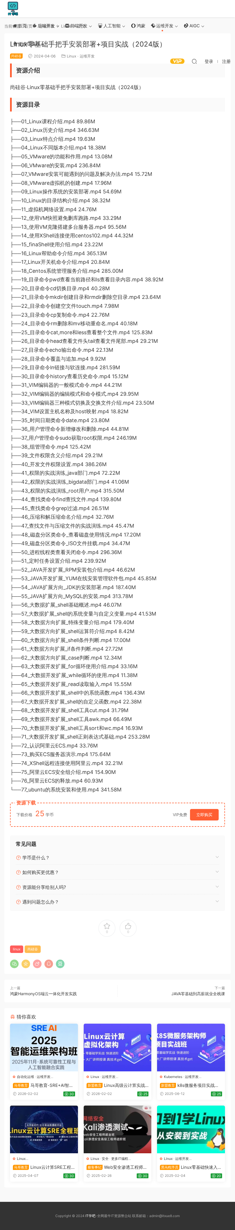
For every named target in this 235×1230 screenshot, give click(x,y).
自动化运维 (25, 1077)
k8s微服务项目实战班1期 (190, 1085)
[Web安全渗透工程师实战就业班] (118, 1129)
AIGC (194, 25)
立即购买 (204, 814)
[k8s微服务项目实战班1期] (191, 1047)
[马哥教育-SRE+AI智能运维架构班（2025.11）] (44, 1047)
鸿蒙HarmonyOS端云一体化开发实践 (43, 993)
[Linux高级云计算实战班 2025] (118, 1047)
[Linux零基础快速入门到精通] (191, 1129)
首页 (22, 25)
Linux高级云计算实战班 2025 (116, 1085)
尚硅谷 (33, 949)
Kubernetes (173, 1077)
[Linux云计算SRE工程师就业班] (44, 1129)
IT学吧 (12, 8)
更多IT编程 (28, 44)
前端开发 (78, 25)
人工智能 (111, 25)
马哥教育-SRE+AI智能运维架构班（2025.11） (43, 1085)
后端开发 (45, 25)
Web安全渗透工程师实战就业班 (117, 1167)
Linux (95, 1077)
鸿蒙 (140, 25)
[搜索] (194, 61)
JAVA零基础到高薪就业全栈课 (198, 993)
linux (16, 949)
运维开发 (164, 25)
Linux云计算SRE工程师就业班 (42, 1167)
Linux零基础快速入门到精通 (191, 1167)
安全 (105, 1158)
